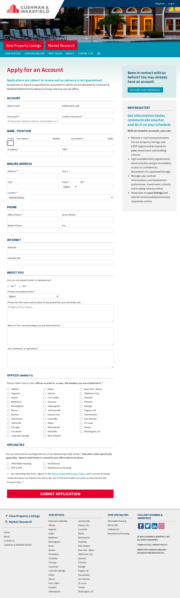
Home (98, 53)
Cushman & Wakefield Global (17, 544)
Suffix (110, 138)
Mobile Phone (15, 225)
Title (64, 149)
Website (12, 247)
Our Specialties (34, 53)
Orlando (88, 397)
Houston (52, 401)
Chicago (15, 427)
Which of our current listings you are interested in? (34, 325)
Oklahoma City (91, 393)
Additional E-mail (70, 105)
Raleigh (88, 406)
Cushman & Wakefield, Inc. (157, 536)
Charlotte (16, 423)
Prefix (11, 138)
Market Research (61, 45)
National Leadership (58, 521)
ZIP (81, 182)
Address (12, 171)
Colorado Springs (20, 435)
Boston (15, 414)
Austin (14, 397)
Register (160, 3)
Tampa (87, 427)
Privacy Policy (77, 473)
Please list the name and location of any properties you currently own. (44, 302)
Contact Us (85, 53)
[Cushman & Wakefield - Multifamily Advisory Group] (34, 9)
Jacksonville (54, 410)
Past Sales (55, 53)
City (10, 182)
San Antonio (90, 418)
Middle (56, 138)
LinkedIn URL (14, 258)
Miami (51, 423)
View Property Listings (23, 45)
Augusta (15, 393)
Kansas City (54, 414)
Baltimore (16, 401)
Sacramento (90, 414)
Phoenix (88, 401)
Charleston (17, 418)
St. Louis (88, 423)
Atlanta (15, 389)
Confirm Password (71, 116)
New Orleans (54, 435)
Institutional (54, 463)
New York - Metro (93, 389)
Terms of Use (59, 473)
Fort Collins (53, 397)
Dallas (51, 389)
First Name (22, 138)
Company (12, 149)
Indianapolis (54, 406)
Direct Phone (69, 214)
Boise (14, 410)
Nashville (52, 431)
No (24, 286)
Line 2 (65, 171)
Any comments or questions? (23, 348)
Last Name (76, 138)
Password (13, 116)
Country (12, 192)
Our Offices (13, 53)
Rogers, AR (90, 410)
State (65, 182)
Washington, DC (92, 431)
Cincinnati (16, 431)
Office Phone (14, 214)
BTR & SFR (16, 467)
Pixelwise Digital (155, 552)
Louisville (52, 418)
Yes (12, 286)
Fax (64, 225)
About (70, 53)
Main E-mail (13, 105)
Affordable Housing (21, 463)
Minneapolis (54, 427)
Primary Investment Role (20, 291)
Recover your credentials (145, 89)
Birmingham (17, 406)
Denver (51, 393)
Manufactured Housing (59, 467)
